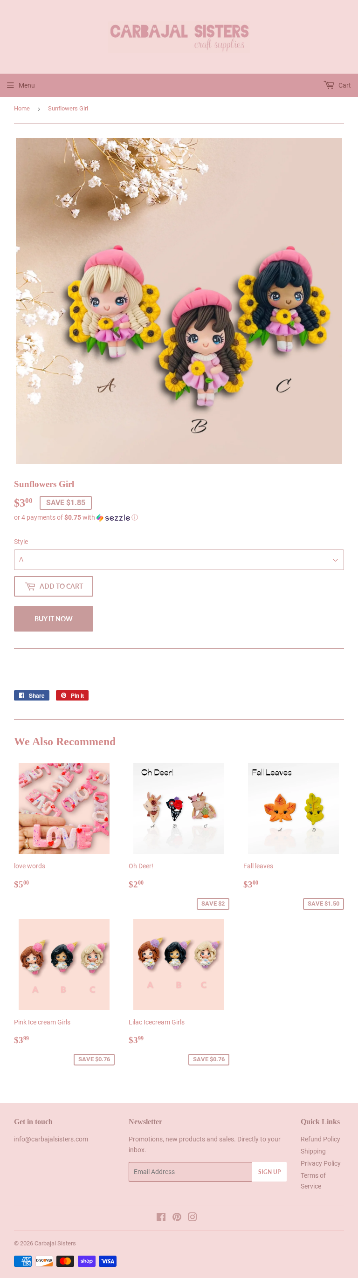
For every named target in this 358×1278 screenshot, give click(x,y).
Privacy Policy (321, 1163)
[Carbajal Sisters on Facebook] (161, 1218)
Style (21, 541)
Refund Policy (320, 1139)
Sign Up (269, 1171)
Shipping (313, 1151)
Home (22, 108)
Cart (344, 85)
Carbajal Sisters (55, 1243)
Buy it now (53, 619)
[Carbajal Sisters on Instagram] (192, 1218)
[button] (179, 517)
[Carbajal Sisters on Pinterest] (177, 1218)
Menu (27, 85)
